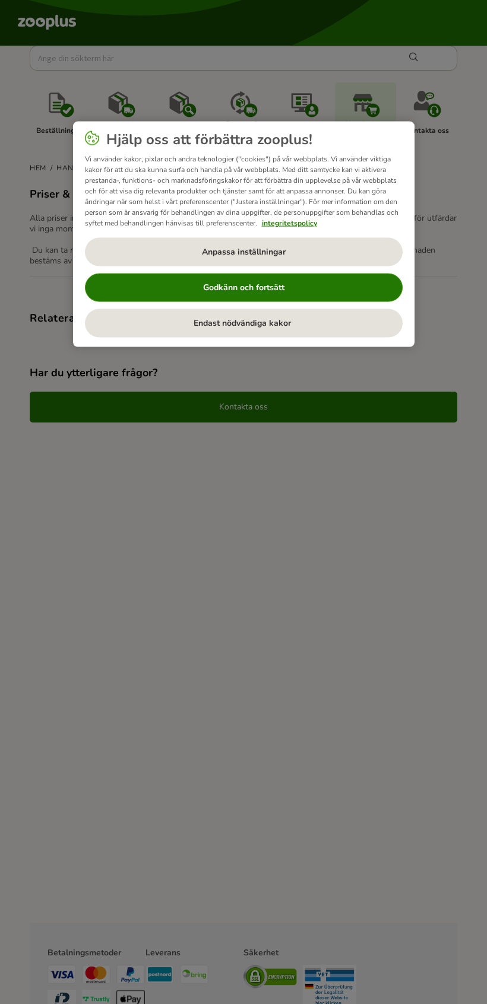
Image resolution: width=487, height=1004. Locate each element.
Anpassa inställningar (244, 252)
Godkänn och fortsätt (243, 287)
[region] (244, 234)
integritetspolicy (289, 222)
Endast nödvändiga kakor (243, 323)
